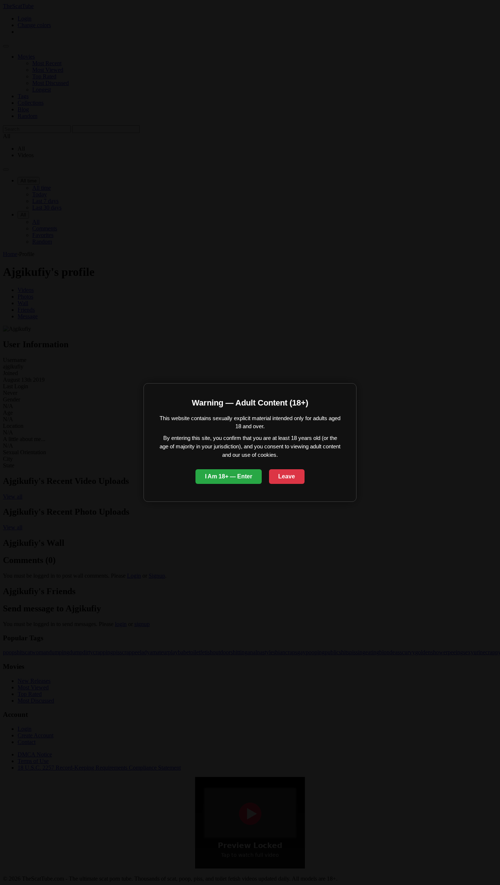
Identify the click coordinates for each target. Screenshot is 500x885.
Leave (286, 476)
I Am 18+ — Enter (228, 476)
